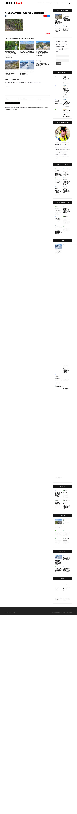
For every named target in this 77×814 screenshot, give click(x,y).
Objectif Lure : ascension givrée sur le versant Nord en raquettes (42, 64)
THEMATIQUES (49, 3)
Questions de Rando (65, 86)
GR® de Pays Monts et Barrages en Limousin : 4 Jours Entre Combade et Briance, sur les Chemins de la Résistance (11, 54)
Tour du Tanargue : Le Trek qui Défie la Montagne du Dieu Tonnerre (66, 496)
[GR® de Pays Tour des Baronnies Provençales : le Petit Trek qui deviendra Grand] (58, 376)
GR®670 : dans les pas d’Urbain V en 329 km (66, 599)
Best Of (64, 85)
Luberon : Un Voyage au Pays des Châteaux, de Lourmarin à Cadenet (58, 29)
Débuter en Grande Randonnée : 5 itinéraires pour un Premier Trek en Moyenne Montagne (66, 92)
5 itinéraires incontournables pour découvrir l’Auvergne (66, 103)
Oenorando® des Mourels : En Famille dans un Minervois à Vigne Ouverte (58, 534)
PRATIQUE (57, 3)
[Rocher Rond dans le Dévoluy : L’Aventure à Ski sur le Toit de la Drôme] (27, 64)
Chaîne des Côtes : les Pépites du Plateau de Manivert (66, 183)
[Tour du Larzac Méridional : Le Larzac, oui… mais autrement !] (27, 45)
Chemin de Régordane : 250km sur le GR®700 (57, 589)
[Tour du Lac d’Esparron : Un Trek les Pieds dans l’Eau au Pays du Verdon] (55, 216)
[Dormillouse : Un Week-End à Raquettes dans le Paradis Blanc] (63, 566)
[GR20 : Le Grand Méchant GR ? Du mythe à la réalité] (58, 111)
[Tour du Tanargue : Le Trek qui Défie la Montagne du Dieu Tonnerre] (66, 491)
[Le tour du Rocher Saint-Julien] (63, 386)
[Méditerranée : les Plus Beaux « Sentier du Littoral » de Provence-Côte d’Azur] (66, 169)
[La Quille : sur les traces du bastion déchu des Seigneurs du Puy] (65, 187)
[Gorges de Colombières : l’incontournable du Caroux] (66, 538)
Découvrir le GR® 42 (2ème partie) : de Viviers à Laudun (66, 507)
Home (6, 10)
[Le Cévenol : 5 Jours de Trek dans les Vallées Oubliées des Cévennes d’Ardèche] (57, 500)
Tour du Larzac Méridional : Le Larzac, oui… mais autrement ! (27, 52)
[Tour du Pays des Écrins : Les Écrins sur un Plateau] (63, 555)
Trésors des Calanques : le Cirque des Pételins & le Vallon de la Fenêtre (58, 193)
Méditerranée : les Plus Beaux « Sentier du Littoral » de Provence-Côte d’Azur (66, 173)
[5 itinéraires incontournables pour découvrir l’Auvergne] (58, 101)
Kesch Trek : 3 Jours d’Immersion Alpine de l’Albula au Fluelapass (10, 72)
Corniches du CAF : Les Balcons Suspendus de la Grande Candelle (58, 181)
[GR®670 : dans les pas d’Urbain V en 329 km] (66, 594)
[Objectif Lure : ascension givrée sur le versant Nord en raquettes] (43, 61)
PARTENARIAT (64, 3)
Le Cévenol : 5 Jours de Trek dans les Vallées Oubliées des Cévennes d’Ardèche (58, 505)
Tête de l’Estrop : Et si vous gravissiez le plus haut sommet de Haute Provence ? (66, 221)
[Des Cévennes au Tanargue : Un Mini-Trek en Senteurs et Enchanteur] (55, 490)
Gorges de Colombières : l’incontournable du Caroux (66, 542)
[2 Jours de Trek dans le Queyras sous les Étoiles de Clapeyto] (65, 26)
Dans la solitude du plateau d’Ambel (58, 478)
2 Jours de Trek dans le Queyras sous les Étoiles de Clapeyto (66, 29)
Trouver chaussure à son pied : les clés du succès (66, 79)
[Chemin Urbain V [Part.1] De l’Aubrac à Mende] (58, 594)
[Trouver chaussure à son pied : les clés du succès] (58, 78)
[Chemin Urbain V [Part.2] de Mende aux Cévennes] (66, 584)
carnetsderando (10, 15)
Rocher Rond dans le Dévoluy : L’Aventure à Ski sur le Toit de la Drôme (27, 72)
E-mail (57, 58)
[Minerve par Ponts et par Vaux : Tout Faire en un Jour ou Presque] (63, 530)
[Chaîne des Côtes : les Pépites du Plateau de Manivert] (66, 179)
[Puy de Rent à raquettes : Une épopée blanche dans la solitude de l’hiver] (63, 206)
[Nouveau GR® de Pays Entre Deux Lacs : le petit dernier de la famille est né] (55, 538)
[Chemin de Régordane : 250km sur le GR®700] (58, 584)
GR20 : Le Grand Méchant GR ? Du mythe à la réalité (66, 112)
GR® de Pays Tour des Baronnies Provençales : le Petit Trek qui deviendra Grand (58, 382)
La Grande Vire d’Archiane (66, 380)
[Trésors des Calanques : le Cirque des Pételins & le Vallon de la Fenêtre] (58, 187)
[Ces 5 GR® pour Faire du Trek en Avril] (63, 520)
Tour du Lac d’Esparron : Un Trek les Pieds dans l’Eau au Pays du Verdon (58, 220)
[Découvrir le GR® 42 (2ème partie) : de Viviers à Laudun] (66, 502)
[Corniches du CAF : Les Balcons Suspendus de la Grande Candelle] (55, 178)
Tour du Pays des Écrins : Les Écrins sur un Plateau (66, 558)
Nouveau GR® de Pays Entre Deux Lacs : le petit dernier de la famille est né (58, 542)
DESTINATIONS (40, 3)
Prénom (57, 54)
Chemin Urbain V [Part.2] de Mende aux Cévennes (66, 589)
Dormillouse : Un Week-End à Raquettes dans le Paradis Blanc (66, 570)
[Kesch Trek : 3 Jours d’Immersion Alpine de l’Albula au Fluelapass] (12, 64)
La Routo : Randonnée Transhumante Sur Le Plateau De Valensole (58, 231)
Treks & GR (65, 109)
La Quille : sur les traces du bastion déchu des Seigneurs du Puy (66, 190)
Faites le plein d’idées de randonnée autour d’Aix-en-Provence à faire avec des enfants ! (58, 173)
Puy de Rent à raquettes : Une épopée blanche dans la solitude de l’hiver (66, 210)
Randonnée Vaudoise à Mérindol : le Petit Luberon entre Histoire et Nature (42, 52)
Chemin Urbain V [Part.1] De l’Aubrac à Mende (58, 599)
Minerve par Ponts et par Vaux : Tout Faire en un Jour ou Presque (66, 534)
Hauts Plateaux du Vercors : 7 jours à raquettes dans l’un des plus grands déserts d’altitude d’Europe (66, 369)
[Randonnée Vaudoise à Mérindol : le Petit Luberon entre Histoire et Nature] (43, 45)
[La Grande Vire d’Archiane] (66, 376)
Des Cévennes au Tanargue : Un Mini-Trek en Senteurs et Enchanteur (58, 494)
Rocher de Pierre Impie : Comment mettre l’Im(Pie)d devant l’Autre (66, 229)
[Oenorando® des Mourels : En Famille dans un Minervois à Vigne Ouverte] (55, 530)
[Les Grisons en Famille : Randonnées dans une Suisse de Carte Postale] (63, 15)
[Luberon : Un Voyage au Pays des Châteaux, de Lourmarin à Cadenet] (57, 26)
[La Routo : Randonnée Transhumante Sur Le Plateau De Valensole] (58, 227)
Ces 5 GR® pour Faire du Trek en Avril (66, 522)
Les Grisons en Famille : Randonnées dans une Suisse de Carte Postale (66, 18)
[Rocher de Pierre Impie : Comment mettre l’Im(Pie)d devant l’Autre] (63, 226)
